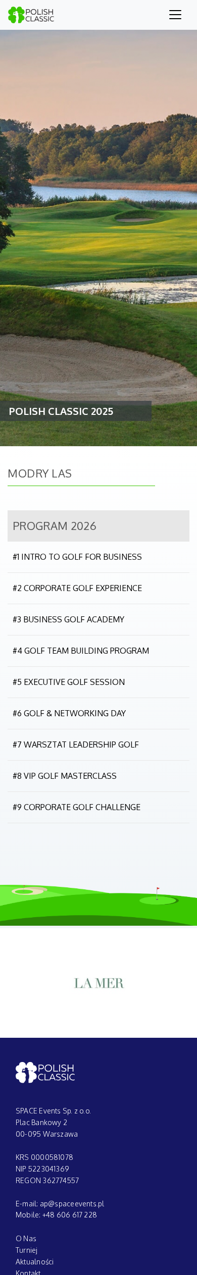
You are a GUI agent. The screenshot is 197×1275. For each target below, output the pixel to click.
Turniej (27, 1250)
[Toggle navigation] (175, 14)
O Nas (26, 1238)
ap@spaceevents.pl (72, 1203)
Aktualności (35, 1261)
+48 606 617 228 (69, 1214)
